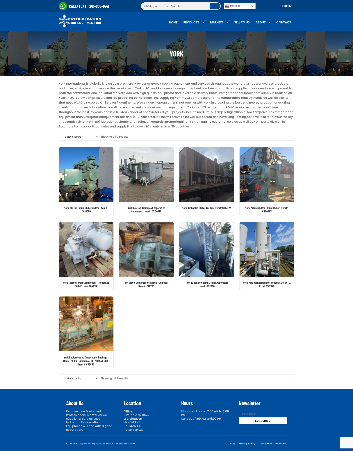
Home (173, 22)
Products (191, 22)
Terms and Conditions (272, 443)
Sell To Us (242, 22)
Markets (217, 22)
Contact (283, 22)
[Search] (215, 6)
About (261, 22)
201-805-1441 (99, 6)
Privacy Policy (247, 443)
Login (286, 6)
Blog (232, 443)
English (234, 5)
